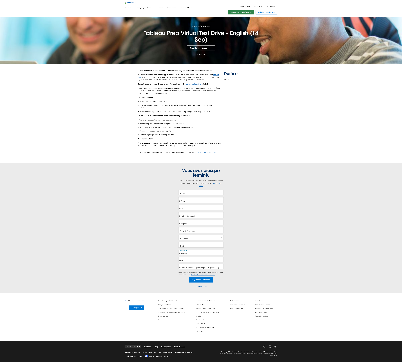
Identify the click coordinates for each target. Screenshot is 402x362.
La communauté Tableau (205, 301)
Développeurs (166, 347)
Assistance (259, 301)
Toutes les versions (261, 316)
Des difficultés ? (201, 286)
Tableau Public (201, 305)
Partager (201, 54)
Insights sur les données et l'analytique (171, 312)
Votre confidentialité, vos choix (159, 356)
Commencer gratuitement (240, 12)
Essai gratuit (137, 308)
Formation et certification (264, 308)
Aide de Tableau (261, 312)
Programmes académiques (205, 327)
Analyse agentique (164, 305)
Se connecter (271, 6)
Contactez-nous (245, 6)
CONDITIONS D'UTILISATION (152, 353)
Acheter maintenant (266, 12)
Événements (200, 331)
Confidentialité (168, 353)
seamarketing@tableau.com (205, 152)
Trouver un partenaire (237, 305)
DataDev (199, 316)
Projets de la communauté (205, 320)
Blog (156, 347)
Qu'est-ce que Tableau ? (167, 301)
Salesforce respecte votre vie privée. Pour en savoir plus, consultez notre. (201, 274)
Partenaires (234, 301)
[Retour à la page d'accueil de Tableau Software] (134, 2)
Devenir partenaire (236, 308)
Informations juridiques (132, 353)
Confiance (147, 347)
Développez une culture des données (171, 308)
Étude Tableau (163, 316)
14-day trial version (193, 84)
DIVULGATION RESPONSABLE (184, 353)
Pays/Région (183, 250)
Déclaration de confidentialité (203, 275)
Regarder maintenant (198, 48)
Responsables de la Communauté (207, 312)
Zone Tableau (200, 324)
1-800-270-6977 (258, 6)
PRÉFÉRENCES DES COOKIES (133, 356)
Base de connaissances (263, 305)
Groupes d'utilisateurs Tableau (206, 308)
